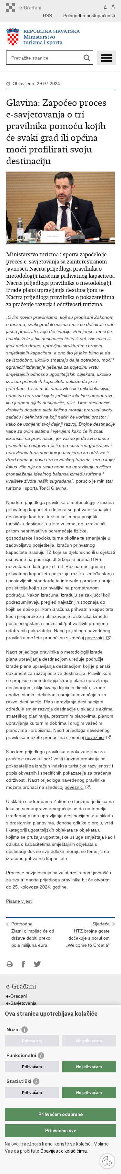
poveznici (94, 637)
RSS (47, 15)
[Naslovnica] (60, 37)
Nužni (13, 1030)
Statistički (18, 1081)
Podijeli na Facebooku (23, 964)
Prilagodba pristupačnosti (89, 15)
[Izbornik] (106, 57)
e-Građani (16, 996)
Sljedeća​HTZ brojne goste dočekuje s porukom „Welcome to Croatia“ (88, 934)
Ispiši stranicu (9, 964)
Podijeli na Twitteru (37, 964)
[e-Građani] (33, 7)
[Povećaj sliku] (60, 207)
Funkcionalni (21, 1055)
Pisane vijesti (19, 901)
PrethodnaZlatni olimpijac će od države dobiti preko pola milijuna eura (32, 934)
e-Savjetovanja (21, 1003)
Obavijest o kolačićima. (63, 1151)
